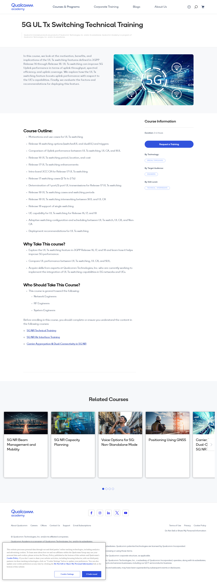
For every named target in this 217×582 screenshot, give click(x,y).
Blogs (136, 6)
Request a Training (169, 144)
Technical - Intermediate (157, 188)
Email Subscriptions (82, 526)
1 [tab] (103, 489)
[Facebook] (91, 513)
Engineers (151, 174)
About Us (161, 6)
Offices (43, 526)
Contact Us (55, 526)
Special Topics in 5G (155, 160)
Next (211, 444)
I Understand (91, 574)
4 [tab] (113, 489)
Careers (33, 526)
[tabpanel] (26, 445)
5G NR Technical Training (41, 330)
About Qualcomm (19, 526)
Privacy (187, 526)
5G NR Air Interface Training (43, 337)
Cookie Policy (200, 526)
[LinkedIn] (108, 513)
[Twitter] (117, 513)
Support (66, 526)
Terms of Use (175, 526)
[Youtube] (126, 513)
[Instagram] (100, 513)
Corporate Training (106, 6)
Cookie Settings (67, 574)
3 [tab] (110, 489)
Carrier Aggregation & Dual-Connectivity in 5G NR (56, 344)
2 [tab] (106, 489)
